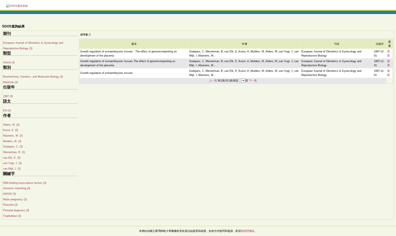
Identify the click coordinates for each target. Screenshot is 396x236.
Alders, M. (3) (11, 124)
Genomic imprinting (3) (16, 188)
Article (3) (9, 62)
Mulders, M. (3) (12, 141)
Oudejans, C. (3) (13, 146)
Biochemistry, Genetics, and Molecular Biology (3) (33, 76)
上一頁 (213, 80)
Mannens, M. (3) (13, 135)
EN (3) (7, 110)
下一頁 (253, 80)
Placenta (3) (10, 204)
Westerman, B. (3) (14, 152)
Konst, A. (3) (10, 130)
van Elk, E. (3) (11, 157)
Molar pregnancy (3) (15, 199)
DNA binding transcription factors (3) (24, 182)
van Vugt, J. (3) (12, 163)
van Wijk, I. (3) (12, 168)
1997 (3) (8, 96)
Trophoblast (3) (12, 215)
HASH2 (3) (9, 193)
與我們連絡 (247, 230)
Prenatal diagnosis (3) (16, 210)
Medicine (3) (10, 82)
